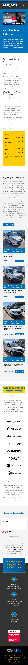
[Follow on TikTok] (18, 662)
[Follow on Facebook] (9, 662)
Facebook (16, 549)
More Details (19, 261)
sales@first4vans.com (14, 624)
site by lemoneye (18, 659)
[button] (23, 240)
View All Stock (8, 224)
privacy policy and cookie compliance (12, 657)
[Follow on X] (12, 662)
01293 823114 (17, 547)
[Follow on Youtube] (15, 662)
